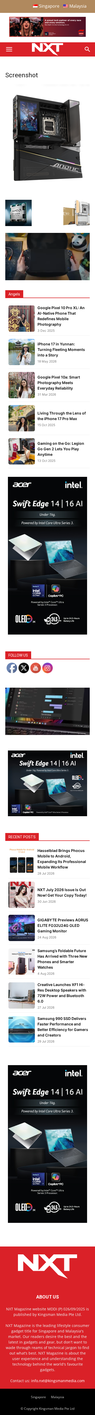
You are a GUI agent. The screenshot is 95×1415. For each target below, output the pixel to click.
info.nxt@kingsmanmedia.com (58, 1380)
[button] (9, 49)
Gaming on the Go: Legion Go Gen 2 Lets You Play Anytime (60, 449)
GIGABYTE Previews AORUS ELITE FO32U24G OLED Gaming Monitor (62, 925)
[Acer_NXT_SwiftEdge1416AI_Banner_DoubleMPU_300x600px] (47, 633)
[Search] (87, 49)
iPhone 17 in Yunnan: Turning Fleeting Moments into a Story (61, 349)
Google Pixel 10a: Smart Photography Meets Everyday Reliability (58, 382)
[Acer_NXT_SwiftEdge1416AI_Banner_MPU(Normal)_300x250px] (47, 814)
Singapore (38, 1397)
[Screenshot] (47, 183)
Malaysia (57, 1397)
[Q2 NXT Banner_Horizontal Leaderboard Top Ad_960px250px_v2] (47, 36)
